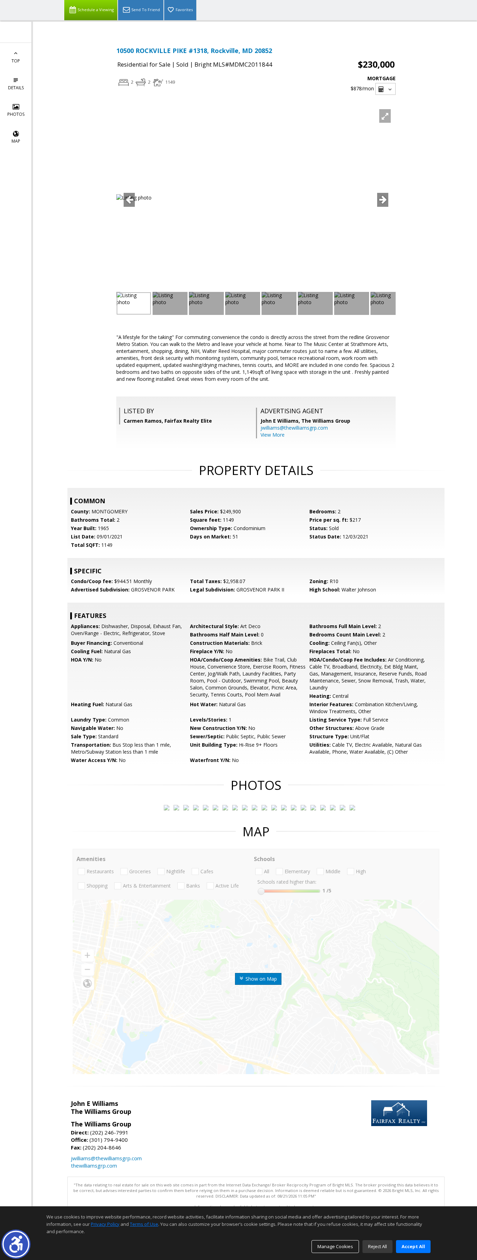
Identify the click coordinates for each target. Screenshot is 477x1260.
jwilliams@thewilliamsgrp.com (294, 427)
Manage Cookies (335, 1246)
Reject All (377, 1246)
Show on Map (260, 978)
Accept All (413, 1246)
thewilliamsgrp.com (94, 1165)
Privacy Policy (105, 1224)
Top (16, 61)
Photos (15, 114)
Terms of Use (144, 1224)
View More (272, 434)
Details (16, 88)
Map (16, 141)
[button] (15, 1244)
